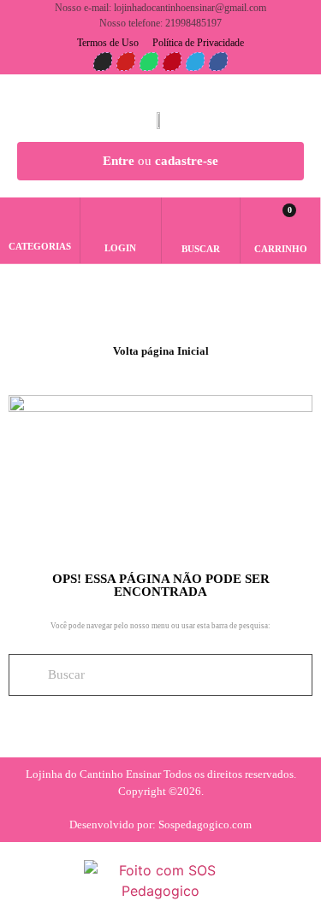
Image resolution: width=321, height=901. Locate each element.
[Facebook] (218, 61)
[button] (200, 223)
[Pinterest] (172, 61)
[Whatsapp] (149, 61)
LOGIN (120, 248)
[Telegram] (195, 61)
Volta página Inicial (161, 350)
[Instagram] (102, 61)
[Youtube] (125, 61)
